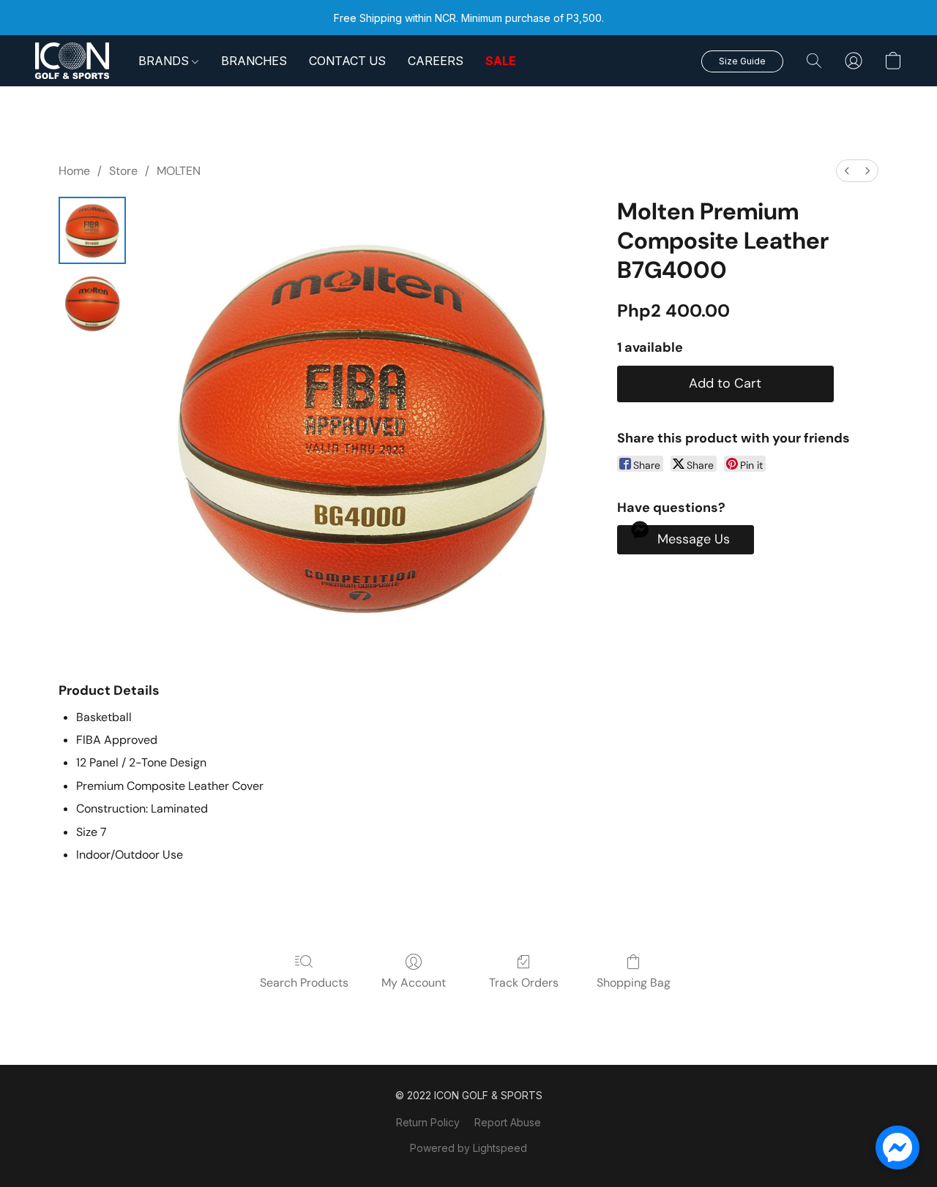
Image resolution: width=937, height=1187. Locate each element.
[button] (72, 60)
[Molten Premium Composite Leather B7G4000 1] (92, 303)
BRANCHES (254, 60)
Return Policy (428, 1122)
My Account (413, 982)
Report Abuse (507, 1122)
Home (74, 170)
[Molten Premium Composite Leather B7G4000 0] (92, 230)
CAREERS (435, 60)
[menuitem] (847, 170)
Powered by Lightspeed (468, 1148)
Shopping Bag (634, 982)
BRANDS (165, 60)
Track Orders (524, 982)
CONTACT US (347, 60)
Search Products (304, 982)
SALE (500, 60)
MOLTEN (179, 170)
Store (123, 170)
